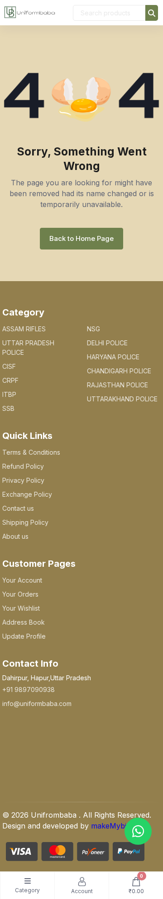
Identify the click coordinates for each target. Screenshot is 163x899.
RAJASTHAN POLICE (117, 385)
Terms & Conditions (31, 452)
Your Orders (20, 594)
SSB (8, 408)
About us (15, 536)
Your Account (22, 580)
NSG (93, 329)
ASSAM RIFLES (24, 329)
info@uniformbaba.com (37, 703)
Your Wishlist (21, 608)
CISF (9, 366)
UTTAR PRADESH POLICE (28, 347)
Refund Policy (23, 466)
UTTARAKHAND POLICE (122, 399)
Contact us (18, 508)
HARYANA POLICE (113, 357)
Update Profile (24, 636)
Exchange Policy (27, 494)
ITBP (9, 394)
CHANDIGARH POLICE (119, 371)
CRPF (10, 380)
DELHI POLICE (107, 343)
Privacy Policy (23, 480)
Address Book (23, 622)
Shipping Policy (25, 522)
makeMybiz (110, 825)
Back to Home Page (81, 238)
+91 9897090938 (28, 689)
